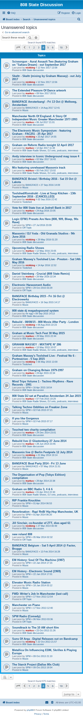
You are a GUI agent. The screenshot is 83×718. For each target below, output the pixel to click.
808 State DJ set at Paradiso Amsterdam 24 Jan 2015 (46, 395)
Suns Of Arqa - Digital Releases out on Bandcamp (45, 638)
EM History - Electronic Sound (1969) (36, 571)
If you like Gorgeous (25, 418)
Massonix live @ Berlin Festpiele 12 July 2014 (42, 452)
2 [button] (34, 47)
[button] (18, 47)
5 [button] (48, 47)
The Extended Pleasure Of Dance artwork (39, 90)
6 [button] (52, 47)
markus (30, 93)
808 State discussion (33, 70)
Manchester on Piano (26, 605)
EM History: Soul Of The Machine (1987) (38, 560)
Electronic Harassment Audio (31, 285)
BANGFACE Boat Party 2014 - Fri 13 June (39, 463)
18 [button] (61, 47)
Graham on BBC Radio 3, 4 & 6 (32, 489)
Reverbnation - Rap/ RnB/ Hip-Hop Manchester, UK (45, 511)
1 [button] (29, 47)
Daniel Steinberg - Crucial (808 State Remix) (41, 273)
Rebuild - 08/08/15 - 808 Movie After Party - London (45, 322)
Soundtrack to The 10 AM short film (35, 627)
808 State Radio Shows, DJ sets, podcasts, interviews (50, 150)
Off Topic (27, 227)
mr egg (29, 313)
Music (25, 110)
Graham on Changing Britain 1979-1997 (38, 370)
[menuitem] (11, 13)
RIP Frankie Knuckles (26, 500)
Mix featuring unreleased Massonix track (38, 167)
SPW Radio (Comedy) (26, 616)
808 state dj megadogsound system (35, 310)
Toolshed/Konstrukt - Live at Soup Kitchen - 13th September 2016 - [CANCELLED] (44, 195)
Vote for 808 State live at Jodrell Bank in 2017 (42, 207)
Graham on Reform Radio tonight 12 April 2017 (43, 145)
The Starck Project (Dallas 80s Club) (35, 664)
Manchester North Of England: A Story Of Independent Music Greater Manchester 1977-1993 (44, 118)
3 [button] (38, 47)
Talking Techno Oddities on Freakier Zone (39, 407)
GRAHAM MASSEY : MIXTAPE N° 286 (36, 344)
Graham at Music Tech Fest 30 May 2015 (38, 333)
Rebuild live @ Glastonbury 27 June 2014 (39, 441)
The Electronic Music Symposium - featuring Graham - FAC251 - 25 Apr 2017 (41, 132)
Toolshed (27, 202)
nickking (30, 67)
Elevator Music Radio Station (31, 582)
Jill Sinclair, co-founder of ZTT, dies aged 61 (41, 523)
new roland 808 (22, 534)
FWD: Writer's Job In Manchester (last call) (40, 593)
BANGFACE (32, 107)
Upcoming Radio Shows (28, 248)
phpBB (30, 710)
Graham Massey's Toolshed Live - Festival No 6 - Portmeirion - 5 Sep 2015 (44, 357)
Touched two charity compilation (33, 429)
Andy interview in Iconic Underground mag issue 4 (45, 156)
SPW (28, 225)
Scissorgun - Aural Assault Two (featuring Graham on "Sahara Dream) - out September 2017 (45, 63)
